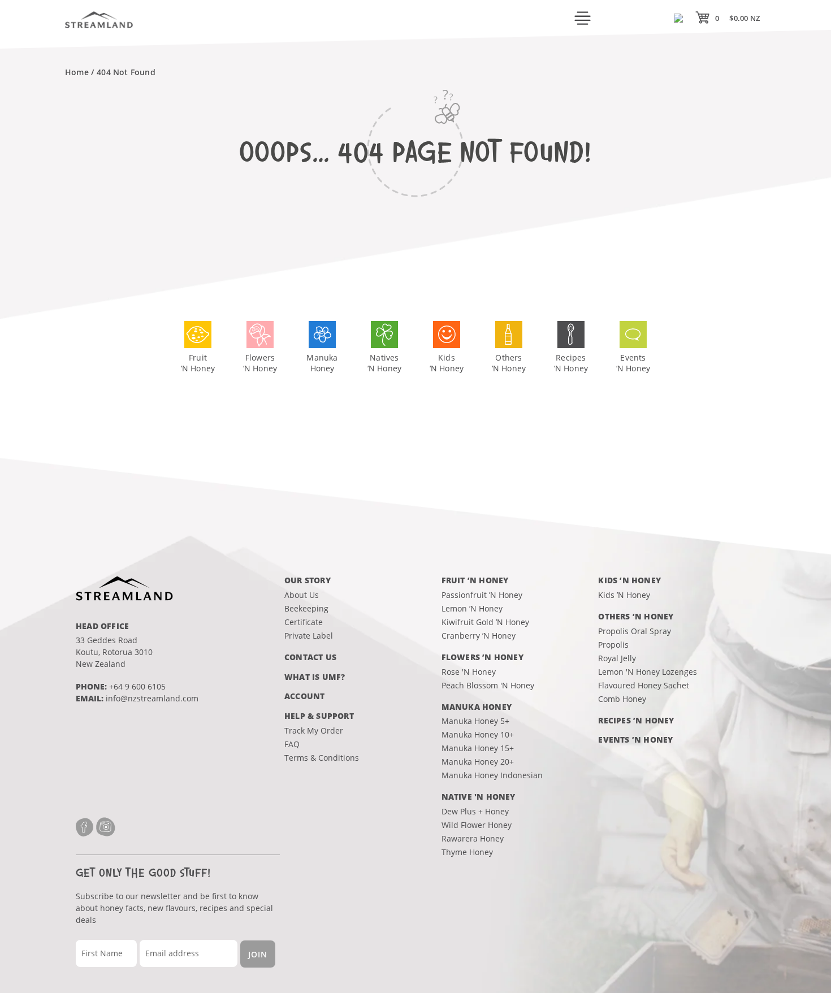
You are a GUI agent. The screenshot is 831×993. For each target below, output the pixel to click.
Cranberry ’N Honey (479, 635)
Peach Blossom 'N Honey (488, 685)
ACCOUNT (304, 696)
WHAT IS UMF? (314, 676)
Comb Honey (622, 698)
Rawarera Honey (473, 838)
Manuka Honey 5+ (475, 721)
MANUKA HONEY (477, 706)
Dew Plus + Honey (475, 811)
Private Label (308, 635)
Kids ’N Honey (624, 594)
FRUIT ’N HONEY (475, 580)
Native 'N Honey (479, 796)
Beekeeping (306, 608)
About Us (301, 594)
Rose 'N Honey (469, 671)
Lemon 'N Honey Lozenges (647, 671)
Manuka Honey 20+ (478, 761)
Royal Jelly (617, 658)
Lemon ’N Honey (472, 608)
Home (77, 72)
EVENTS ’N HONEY (635, 739)
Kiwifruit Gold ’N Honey (485, 622)
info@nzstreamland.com (152, 698)
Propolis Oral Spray (634, 631)
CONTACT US (310, 657)
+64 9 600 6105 (137, 686)
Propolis (613, 644)
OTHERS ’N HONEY (635, 616)
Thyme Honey (467, 852)
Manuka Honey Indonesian (492, 775)
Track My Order (313, 730)
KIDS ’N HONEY (629, 580)
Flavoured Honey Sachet (643, 685)
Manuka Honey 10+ (478, 734)
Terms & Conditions (321, 757)
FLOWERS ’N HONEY (482, 657)
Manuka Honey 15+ (478, 748)
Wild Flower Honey (477, 824)
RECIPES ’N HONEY (636, 720)
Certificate (303, 622)
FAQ (292, 744)
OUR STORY (307, 580)
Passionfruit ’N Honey (482, 594)
